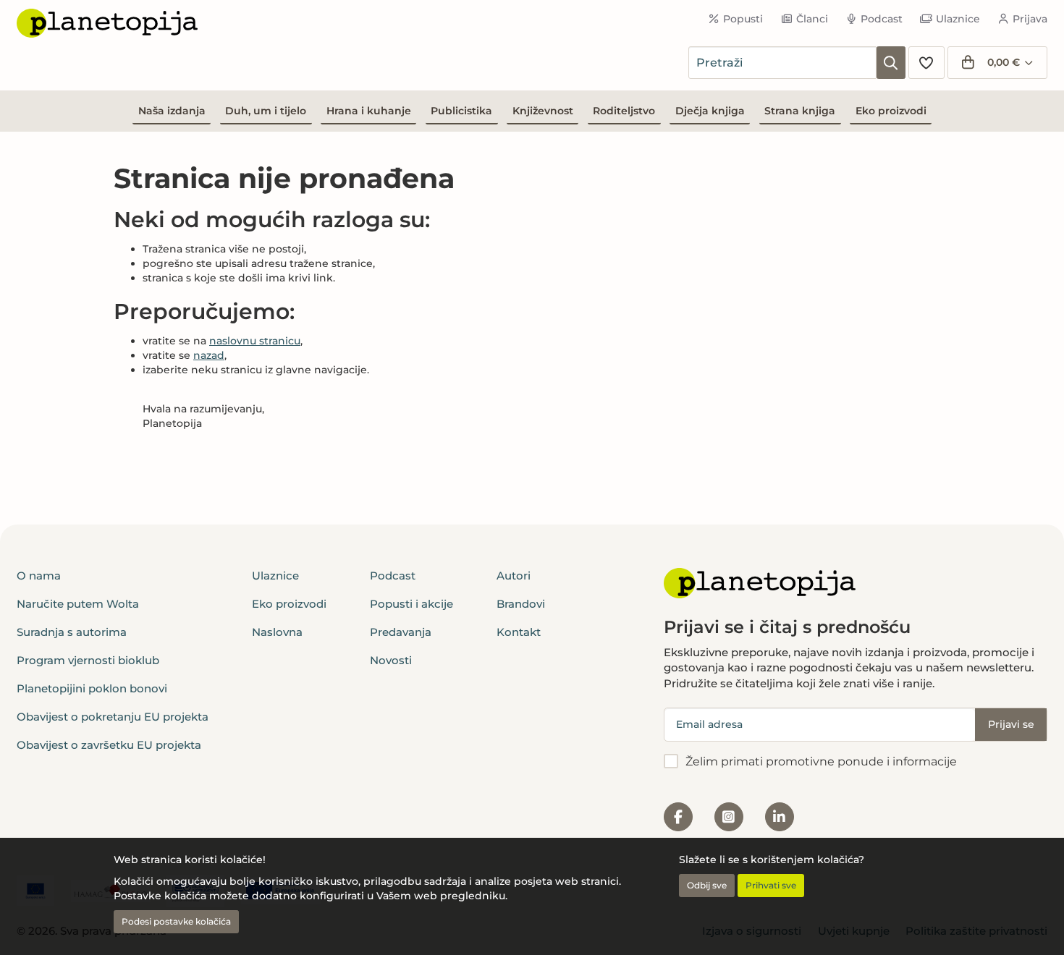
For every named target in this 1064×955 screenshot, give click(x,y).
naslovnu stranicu (254, 340)
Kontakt (519, 632)
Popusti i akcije (411, 604)
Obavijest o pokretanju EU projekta (112, 716)
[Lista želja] (926, 62)
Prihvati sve (771, 885)
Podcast (882, 18)
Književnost (542, 110)
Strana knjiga (799, 110)
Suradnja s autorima (72, 632)
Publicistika (461, 110)
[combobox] (782, 62)
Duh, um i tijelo (265, 110)
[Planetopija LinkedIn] (779, 816)
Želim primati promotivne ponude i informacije (821, 761)
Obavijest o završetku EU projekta (109, 745)
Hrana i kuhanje (368, 110)
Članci (812, 18)
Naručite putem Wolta (78, 604)
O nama (39, 575)
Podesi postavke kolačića (176, 921)
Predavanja (400, 632)
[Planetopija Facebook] (678, 816)
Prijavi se (1011, 724)
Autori (514, 575)
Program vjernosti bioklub (88, 660)
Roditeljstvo (624, 110)
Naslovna (277, 632)
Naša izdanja (172, 110)
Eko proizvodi (891, 110)
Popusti (743, 18)
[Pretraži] (891, 62)
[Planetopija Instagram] (728, 816)
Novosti (391, 660)
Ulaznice (958, 18)
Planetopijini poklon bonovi (92, 688)
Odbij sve (707, 885)
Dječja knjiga (710, 110)
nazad (208, 355)
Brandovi (521, 604)
